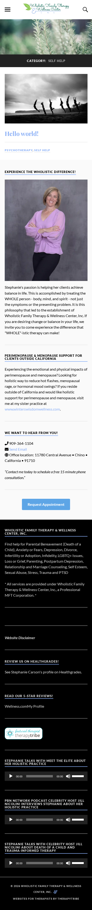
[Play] (10, 776)
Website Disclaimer (20, 637)
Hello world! (21, 133)
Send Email (18, 449)
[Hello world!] (46, 98)
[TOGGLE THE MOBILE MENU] (7, 9)
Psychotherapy (19, 150)
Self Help (42, 150)
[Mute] (68, 776)
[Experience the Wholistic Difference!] (46, 230)
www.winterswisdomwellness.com (32, 409)
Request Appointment (46, 504)
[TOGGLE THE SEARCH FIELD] (85, 9)
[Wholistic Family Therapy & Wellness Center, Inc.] (46, 12)
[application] (46, 776)
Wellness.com (16, 706)
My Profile (35, 706)
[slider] (78, 776)
